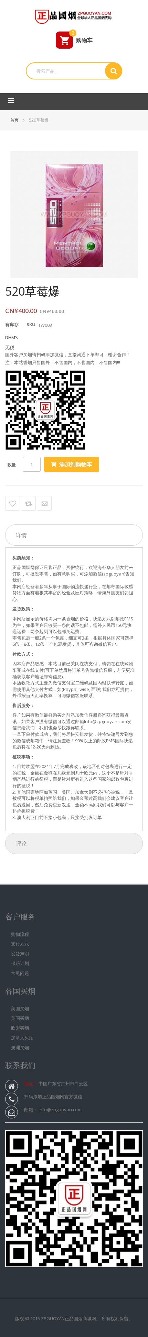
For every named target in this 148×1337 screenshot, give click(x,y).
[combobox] (68, 71)
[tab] (74, 535)
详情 (21, 535)
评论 (21, 843)
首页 (15, 120)
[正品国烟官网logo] (74, 15)
